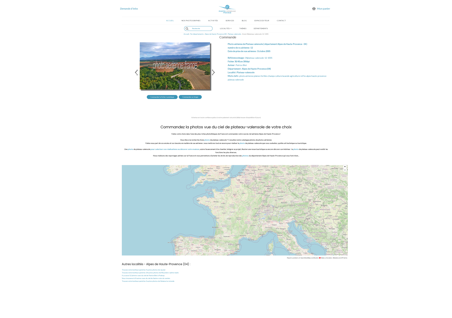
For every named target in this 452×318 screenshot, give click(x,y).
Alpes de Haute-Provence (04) (256, 68)
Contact (281, 21)
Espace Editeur (261, 21)
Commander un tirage (190, 97)
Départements (261, 28)
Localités (225, 28)
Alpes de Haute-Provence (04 (216, 34)
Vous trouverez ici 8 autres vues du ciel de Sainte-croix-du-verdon (146, 278)
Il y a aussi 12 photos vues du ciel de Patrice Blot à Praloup (143, 275)
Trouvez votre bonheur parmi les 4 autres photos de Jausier (143, 270)
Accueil (170, 21)
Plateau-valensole (234, 34)
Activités (213, 21)
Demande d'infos (129, 8)
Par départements (197, 34)
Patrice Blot (241, 65)
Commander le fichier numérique (162, 97)
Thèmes (242, 28)
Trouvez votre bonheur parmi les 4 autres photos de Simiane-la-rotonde (148, 281)
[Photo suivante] (214, 72)
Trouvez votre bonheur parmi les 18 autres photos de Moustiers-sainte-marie (150, 273)
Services (230, 21)
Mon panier (323, 8)
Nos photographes (191, 21)
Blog (244, 21)
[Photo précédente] (135, 72)
